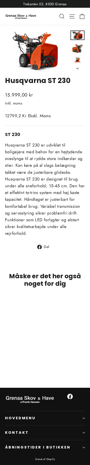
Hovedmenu (20, 418)
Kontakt (17, 432)
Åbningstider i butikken (37, 447)
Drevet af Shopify (45, 459)
